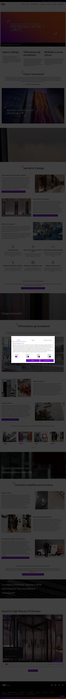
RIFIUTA (32, 360)
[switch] (27, 356)
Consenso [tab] (18, 340)
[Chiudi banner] (53, 337)
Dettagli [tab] (33, 340)
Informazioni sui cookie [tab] (47, 340)
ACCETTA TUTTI (47, 360)
